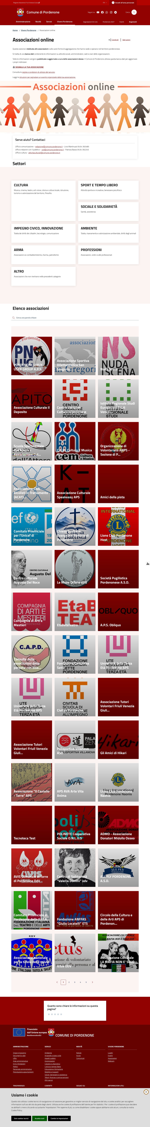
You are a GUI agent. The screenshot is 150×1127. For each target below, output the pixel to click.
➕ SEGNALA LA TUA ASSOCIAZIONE (28, 67)
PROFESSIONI (91, 249)
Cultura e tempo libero (53, 1066)
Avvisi (78, 1055)
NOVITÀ (79, 1046)
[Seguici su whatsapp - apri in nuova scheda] (106, 12)
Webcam (111, 1061)
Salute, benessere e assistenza (56, 1074)
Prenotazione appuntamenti (23, 1072)
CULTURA (21, 185)
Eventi (110, 1055)
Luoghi (110, 1053)
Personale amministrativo (22, 1069)
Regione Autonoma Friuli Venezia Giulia (25, 2)
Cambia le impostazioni (59, 1118)
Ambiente (48, 1053)
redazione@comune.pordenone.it (48, 146)
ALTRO (19, 271)
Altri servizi (49, 1080)
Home (15, 30)
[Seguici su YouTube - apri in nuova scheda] (97, 12)
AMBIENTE (89, 228)
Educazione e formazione (54, 1069)
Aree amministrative (20, 1061)
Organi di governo (19, 1053)
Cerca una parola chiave (26, 317)
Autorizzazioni (50, 1061)
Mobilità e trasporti (51, 1072)
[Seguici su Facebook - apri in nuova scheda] (101, 12)
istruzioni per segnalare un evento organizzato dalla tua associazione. (47, 77)
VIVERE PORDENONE (116, 1046)
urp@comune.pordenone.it (53, 149)
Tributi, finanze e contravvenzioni (57, 1077)
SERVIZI (48, 1046)
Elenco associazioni (31, 308)
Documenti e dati (19, 1055)
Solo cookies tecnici (21, 1118)
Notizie (78, 1053)
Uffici (15, 1058)
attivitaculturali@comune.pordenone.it (44, 152)
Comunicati (80, 1058)
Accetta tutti (39, 1118)
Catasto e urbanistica (52, 1063)
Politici (15, 1066)
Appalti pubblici (50, 1058)
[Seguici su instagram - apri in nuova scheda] (110, 12)
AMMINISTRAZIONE (20, 1046)
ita (104, 2)
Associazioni (112, 1058)
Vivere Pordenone (28, 30)
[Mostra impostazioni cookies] (148, 564)
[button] (134, 12)
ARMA (18, 249)
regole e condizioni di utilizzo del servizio (38, 72)
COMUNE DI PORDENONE (74, 1035)
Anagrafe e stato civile (53, 1055)
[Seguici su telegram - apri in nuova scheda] (114, 12)
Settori (19, 163)
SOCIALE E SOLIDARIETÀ (99, 206)
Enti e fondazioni (19, 1063)
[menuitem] (23, 21)
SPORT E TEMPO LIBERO (99, 185)
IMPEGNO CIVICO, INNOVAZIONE (38, 228)
